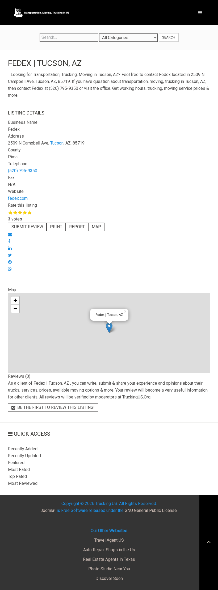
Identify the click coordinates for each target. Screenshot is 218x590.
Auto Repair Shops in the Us (109, 549)
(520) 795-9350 (22, 170)
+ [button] (15, 300)
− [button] (15, 308)
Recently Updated (24, 455)
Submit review (27, 226)
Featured (16, 462)
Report (77, 226)
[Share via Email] (10, 234)
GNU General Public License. (151, 510)
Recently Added (22, 448)
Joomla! (48, 510)
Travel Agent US (109, 540)
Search (168, 37)
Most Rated (19, 469)
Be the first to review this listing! (55, 407)
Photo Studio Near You (109, 568)
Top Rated (17, 476)
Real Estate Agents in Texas (109, 559)
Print (56, 226)
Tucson (57, 143)
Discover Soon (109, 578)
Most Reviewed (22, 483)
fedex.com (18, 198)
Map (96, 226)
